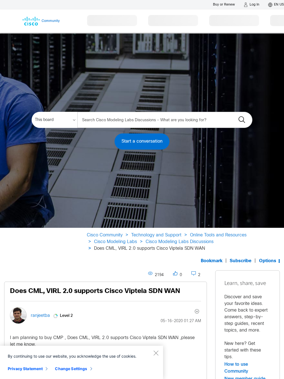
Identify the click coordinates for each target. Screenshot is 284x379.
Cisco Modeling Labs (115, 242)
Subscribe (241, 261)
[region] (81, 362)
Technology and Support (156, 235)
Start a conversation (142, 141)
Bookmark (211, 261)
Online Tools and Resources (218, 235)
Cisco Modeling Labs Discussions (180, 242)
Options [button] (267, 261)
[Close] (156, 353)
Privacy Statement (25, 368)
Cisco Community (105, 235)
